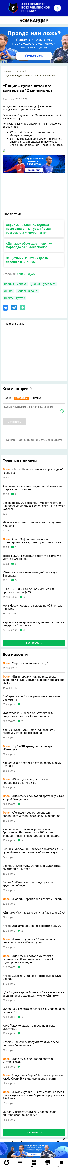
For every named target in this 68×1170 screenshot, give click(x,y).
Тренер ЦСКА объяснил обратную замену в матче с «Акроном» (32, 557)
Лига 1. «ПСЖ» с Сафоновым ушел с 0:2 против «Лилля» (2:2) (29, 590)
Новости (19, 71)
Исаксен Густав (14, 298)
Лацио (8, 291)
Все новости (34, 642)
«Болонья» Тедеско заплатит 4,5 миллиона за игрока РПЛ (34, 1010)
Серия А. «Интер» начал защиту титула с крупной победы (30, 884)
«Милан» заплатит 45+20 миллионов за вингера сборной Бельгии (29, 1113)
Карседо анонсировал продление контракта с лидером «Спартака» (34, 624)
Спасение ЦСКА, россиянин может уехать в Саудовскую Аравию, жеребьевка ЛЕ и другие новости (34, 506)
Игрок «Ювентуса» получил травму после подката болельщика (31, 1044)
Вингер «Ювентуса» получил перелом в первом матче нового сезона (29, 731)
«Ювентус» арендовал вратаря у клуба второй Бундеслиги (34, 798)
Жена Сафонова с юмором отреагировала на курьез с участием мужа (32, 541)
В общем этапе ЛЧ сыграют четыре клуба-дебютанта (31, 698)
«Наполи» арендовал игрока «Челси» (32, 899)
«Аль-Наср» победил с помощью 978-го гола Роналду (33, 607)
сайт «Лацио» (26, 274)
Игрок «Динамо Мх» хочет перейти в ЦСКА (32, 926)
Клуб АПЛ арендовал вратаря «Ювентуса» (27, 748)
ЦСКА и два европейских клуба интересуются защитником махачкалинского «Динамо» (33, 994)
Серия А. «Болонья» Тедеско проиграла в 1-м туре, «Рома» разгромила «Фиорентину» (28, 228)
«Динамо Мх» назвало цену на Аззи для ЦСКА (34, 912)
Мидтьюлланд (27, 291)
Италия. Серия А (15, 284)
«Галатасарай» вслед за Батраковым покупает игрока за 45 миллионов (28, 714)
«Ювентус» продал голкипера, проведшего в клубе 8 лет (27, 781)
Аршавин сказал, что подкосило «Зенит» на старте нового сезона (32, 488)
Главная (7, 71)
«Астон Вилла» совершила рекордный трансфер (33, 471)
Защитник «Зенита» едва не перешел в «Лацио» (27, 260)
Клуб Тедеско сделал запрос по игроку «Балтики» (29, 1027)
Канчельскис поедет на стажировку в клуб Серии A (32, 764)
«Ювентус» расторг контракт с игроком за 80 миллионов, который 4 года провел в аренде (28, 959)
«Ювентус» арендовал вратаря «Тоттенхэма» (28, 1060)
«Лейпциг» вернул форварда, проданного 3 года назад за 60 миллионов (31, 814)
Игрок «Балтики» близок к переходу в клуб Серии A (32, 977)
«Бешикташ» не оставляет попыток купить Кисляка (32, 524)
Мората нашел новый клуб (25, 663)
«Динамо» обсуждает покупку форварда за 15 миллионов (29, 245)
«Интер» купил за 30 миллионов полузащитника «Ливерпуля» (29, 941)
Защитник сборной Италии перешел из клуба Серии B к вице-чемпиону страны (33, 1077)
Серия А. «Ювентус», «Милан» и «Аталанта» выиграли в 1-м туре (32, 867)
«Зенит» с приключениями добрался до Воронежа (30, 574)
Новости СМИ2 (14, 323)
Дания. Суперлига (43, 284)
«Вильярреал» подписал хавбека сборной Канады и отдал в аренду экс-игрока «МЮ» (34, 680)
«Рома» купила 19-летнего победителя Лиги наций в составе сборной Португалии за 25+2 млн (33, 1095)
